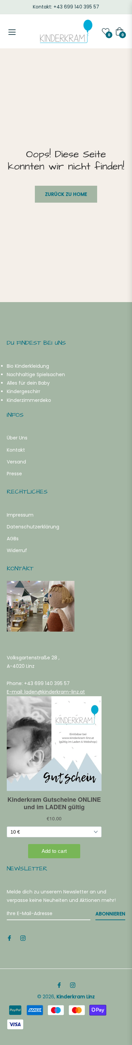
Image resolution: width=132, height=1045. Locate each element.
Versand (16, 461)
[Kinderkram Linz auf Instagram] (23, 938)
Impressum (20, 515)
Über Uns (17, 437)
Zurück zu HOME (66, 194)
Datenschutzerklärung (33, 526)
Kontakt (16, 450)
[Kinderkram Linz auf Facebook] (9, 938)
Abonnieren (110, 913)
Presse (14, 473)
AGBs (13, 538)
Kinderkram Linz (76, 996)
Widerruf (17, 550)
